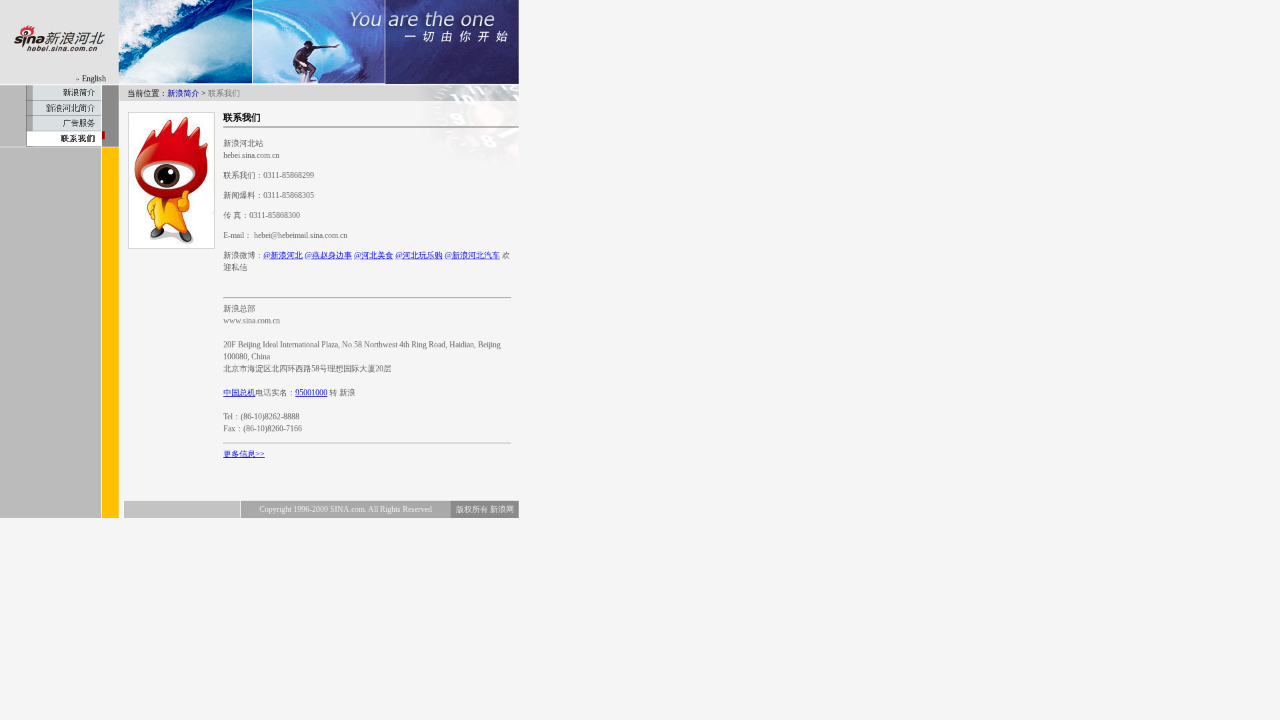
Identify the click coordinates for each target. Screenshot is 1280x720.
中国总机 (239, 392)
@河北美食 (373, 255)
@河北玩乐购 (419, 255)
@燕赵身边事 (328, 255)
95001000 (311, 392)
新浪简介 (183, 93)
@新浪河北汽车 (472, 255)
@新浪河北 (283, 255)
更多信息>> (244, 454)
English (94, 78)
